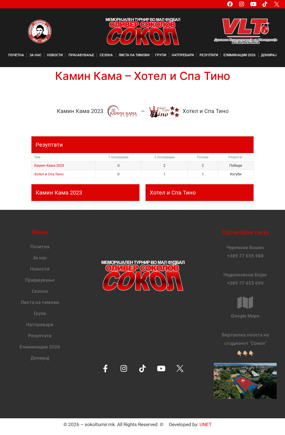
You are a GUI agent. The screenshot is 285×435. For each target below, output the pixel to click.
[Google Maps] (245, 302)
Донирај (269, 55)
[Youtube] (253, 4)
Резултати (209, 55)
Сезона (106, 55)
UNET (206, 424)
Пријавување (81, 55)
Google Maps (245, 316)
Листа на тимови (134, 55)
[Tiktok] (265, 4)
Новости (55, 55)
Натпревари (183, 55)
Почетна (16, 55)
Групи (160, 55)
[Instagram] (241, 4)
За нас (35, 55)
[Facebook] (230, 4)
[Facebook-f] (105, 368)
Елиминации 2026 (239, 55)
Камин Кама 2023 (49, 165)
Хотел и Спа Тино (48, 174)
